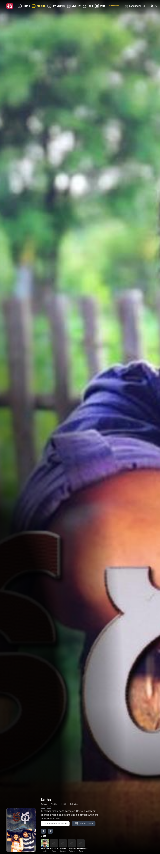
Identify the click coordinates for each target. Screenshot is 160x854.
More (58, 819)
